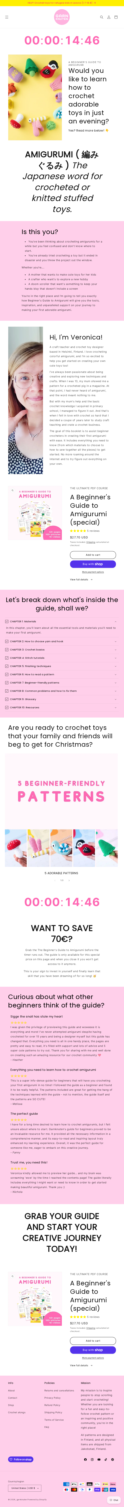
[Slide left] (54, 880)
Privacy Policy (52, 1397)
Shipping (90, 542)
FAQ (46, 1427)
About (11, 1390)
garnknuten (22, 1499)
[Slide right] (69, 880)
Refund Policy (52, 1405)
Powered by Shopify (37, 1499)
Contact (12, 1397)
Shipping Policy (53, 1412)
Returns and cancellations (59, 1390)
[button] (6, 17)
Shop (11, 1405)
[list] (62, 814)
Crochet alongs (16, 1412)
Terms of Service (54, 1419)
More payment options (93, 572)
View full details (79, 579)
